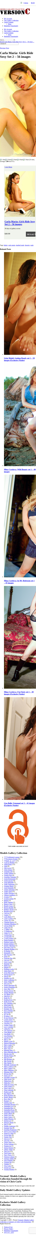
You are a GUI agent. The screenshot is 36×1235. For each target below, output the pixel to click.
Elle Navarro (8, 955)
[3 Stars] (14, 160)
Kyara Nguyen (8, 1018)
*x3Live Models (9, 862)
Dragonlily (7, 953)
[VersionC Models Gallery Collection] (15, 13)
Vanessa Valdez (9, 1158)
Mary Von (7, 1048)
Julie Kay (7, 996)
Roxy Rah (7, 1099)
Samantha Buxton (9, 1104)
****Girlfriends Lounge (11, 857)
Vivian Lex (7, 1168)
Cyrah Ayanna (8, 938)
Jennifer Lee (8, 978)
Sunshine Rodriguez (10, 1130)
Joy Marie (7, 994)
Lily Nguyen (8, 1030)
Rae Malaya (8, 1094)
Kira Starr (7, 1012)
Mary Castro (8, 1045)
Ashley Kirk (8, 891)
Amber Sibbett (8, 873)
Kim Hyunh (8, 1007)
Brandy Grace (8, 906)
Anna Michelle (8, 882)
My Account (8, 18)
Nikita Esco (7, 1081)
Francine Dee (8, 958)
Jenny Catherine (9, 980)
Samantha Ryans (9, 1110)
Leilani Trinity (8, 1025)
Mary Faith (7, 1047)
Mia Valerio (7, 1063)
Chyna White (8, 926)
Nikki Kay (7, 1083)
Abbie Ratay (8, 864)
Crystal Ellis (8, 936)
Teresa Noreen (8, 1148)
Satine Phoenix (9, 1119)
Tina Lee (7, 1151)
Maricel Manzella (9, 1043)
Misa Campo (8, 1068)
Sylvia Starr (7, 1135)
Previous (3, 48)
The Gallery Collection (11, 20)
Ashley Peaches (9, 893)
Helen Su (7, 965)
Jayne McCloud (9, 973)
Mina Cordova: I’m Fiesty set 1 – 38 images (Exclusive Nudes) (19, 693)
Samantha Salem (9, 1112)
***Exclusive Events (10, 859)
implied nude (20, 245)
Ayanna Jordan (9, 899)
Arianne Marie (8, 886)
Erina (5, 956)
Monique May (8, 1072)
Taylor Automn (9, 1144)
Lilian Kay (7, 1029)
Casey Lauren (8, 918)
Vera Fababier (8, 1160)
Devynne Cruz (8, 947)
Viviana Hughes (9, 1169)
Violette (6, 1164)
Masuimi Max (8, 1050)
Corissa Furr (8, 935)
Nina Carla (7, 1088)
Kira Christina (8, 1010)
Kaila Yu (7, 998)
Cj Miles (6, 929)
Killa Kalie (7, 1005)
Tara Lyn (7, 1139)
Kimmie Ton (8, 1009)
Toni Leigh (7, 1153)
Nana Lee (7, 1075)
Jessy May (7, 989)
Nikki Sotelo (8, 1086)
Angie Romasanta (9, 879)
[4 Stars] (20, 160)
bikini (5, 245)
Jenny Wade (8, 982)
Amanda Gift (8, 871)
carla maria (11, 245)
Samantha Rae (8, 1108)
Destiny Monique (9, 945)
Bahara (6, 900)
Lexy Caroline (8, 1027)
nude (32, 245)
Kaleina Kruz (8, 1000)
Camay (6, 915)
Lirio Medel (8, 1032)
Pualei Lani (7, 1092)
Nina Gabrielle (8, 1090)
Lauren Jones (8, 1019)
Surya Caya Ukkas (10, 1131)
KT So (6, 1014)
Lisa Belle (7, 1034)
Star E (6, 1124)
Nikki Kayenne (9, 1084)
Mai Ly (6, 1039)
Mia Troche (7, 1061)
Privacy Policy (8, 1229)
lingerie (27, 245)
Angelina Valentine (10, 877)
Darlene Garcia (9, 942)
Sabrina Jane (8, 1103)
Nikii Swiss (7, 1079)
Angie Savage (8, 880)
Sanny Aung (8, 1117)
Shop (9, 24)
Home (2, 42)
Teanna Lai (7, 1146)
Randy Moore (8, 1097)
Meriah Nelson (8, 1056)
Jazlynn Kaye (8, 974)
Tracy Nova (8, 1155)
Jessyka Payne (8, 991)
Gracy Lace (7, 962)
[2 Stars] (8, 160)
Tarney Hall (8, 1142)
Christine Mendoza (10, 924)
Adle (5, 866)
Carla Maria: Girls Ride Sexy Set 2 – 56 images (20, 223)
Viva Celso (7, 1166)
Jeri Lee (6, 983)
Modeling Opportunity (11, 26)
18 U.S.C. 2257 (9, 1232)
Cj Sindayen (8, 931)
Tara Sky (7, 1140)
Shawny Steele (8, 1122)
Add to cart (30, 234)
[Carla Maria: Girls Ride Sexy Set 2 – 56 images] (20, 216)
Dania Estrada (8, 940)
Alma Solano (8, 870)
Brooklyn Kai (8, 911)
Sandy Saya (8, 1115)
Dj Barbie (7, 951)
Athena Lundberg (9, 895)
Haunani (6, 964)
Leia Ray (7, 1023)
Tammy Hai (8, 1137)
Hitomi (6, 967)
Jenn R (6, 976)
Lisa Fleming (8, 1036)
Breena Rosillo (8, 908)
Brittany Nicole (9, 909)
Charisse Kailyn (9, 922)
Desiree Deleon (9, 944)
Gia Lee (6, 960)
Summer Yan (8, 1128)
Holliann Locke (9, 969)
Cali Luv (7, 913)
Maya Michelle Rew (10, 1052)
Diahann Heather (9, 949)
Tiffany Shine (8, 1149)
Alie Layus (7, 868)
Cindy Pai (7, 927)
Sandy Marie (8, 1113)
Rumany (6, 1101)
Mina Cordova (8, 1066)
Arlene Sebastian (9, 890)
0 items (26, 3)
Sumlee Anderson (9, 1126)
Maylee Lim (8, 1054)
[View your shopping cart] (21, 3)
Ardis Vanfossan (9, 884)
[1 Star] (2, 160)
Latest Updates (8, 22)
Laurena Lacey (9, 1021)
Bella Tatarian (8, 902)
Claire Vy (7, 933)
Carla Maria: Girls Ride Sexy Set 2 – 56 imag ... (19, 42)
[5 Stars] (26, 160)
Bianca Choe (8, 904)
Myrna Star (7, 1074)
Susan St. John (8, 1133)
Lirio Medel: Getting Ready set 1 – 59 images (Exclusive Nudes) (19, 359)
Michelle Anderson (10, 1065)
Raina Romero (8, 1095)
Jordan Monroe (9, 992)
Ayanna (6, 897)
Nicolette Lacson (9, 1077)
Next (7, 48)
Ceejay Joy (7, 920)
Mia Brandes (8, 1059)
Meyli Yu (7, 1057)
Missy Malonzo (9, 1070)
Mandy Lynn (8, 1041)
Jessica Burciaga (9, 985)
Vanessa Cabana (9, 1157)
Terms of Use (8, 1227)
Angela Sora (8, 875)
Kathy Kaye (8, 1001)
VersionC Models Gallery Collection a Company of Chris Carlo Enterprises (17, 1221)
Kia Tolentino (8, 1003)
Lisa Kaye (7, 1038)
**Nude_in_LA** (10, 861)
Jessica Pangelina (9, 987)
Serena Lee (7, 1121)
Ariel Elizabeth (9, 888)
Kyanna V (7, 1016)
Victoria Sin (8, 1162)
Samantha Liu (8, 1106)
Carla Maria (8, 167)
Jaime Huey (8, 971)
